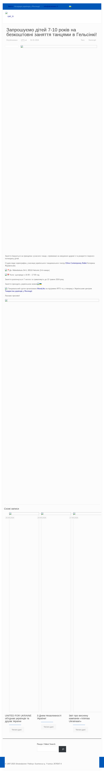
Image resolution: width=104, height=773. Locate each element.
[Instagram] (92, 6)
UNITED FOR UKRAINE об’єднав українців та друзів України (18, 718)
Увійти (10, 6)
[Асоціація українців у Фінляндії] (9, 16)
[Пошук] (62, 749)
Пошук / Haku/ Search (46, 744)
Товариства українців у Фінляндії (18, 291)
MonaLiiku (41, 289)
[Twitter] (79, 6)
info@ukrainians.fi (51, 6)
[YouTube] (83, 6)
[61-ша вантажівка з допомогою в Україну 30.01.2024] (2, 762)
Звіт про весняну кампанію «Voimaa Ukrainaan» (79, 718)
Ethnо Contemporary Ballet (76, 263)
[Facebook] (74, 6)
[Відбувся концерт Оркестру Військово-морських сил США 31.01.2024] (101, 762)
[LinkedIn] (88, 6)
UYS (23, 40)
